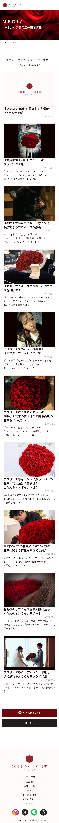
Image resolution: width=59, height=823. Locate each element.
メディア (29, 790)
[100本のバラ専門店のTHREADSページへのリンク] (43, 812)
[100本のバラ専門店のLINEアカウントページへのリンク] (34, 812)
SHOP (29, 804)
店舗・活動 (29, 786)
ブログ (22, 65)
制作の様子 (35, 65)
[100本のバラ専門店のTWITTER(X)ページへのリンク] (25, 812)
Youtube (21, 60)
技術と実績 (29, 777)
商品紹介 (29, 782)
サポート (48, 60)
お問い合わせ (30, 799)
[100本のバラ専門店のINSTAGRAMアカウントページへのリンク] (15, 812)
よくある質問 (30, 795)
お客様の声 (34, 60)
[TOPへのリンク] (15, 5)
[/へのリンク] (29, 763)
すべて (9, 60)
